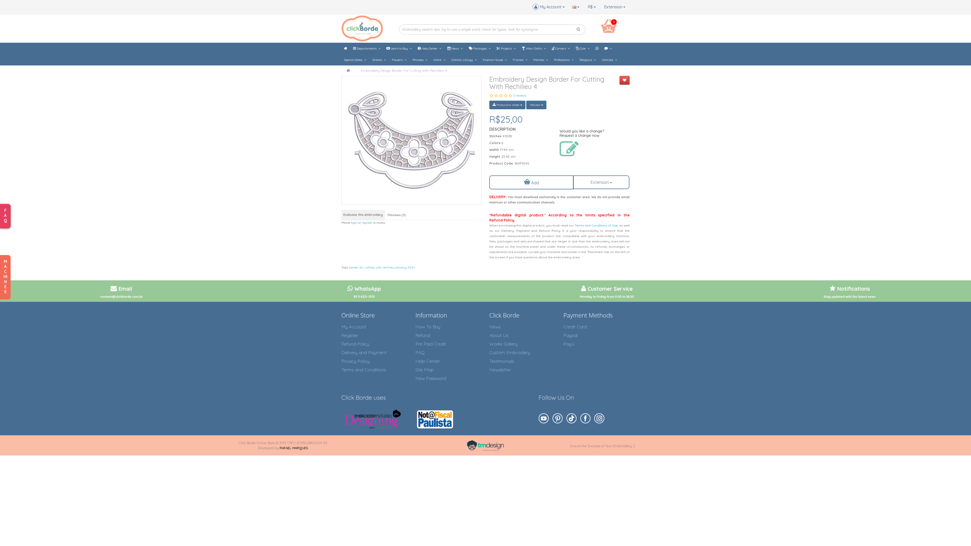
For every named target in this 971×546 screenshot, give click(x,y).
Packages (480, 48)
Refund (422, 335)
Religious (586, 60)
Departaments (366, 48)
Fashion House (493, 60)
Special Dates (353, 60)
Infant (437, 60)
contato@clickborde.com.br (121, 297)
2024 (411, 267)
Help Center (429, 48)
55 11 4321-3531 (364, 297)
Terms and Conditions (363, 370)
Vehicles (608, 60)
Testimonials (501, 361)
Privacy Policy (355, 361)
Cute (582, 48)
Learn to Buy (399, 48)
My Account (353, 327)
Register (349, 335)
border (353, 267)
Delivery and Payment (364, 352)
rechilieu (388, 267)
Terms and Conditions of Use (596, 225)
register (367, 222)
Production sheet (508, 105)
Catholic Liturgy (462, 60)
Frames (518, 60)
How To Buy (427, 327)
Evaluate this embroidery (363, 215)
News (455, 48)
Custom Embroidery (509, 352)
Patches (539, 60)
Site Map (424, 370)
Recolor (535, 105)
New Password (430, 378)
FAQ (420, 352)
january (400, 267)
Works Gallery (503, 344)
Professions (562, 60)
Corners (561, 48)
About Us (499, 335)
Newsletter (500, 370)
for (361, 267)
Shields (377, 60)
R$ (591, 6)
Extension (613, 6)
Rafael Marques (294, 448)
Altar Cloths (534, 48)
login (354, 222)
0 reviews (519, 95)
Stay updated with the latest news (850, 297)
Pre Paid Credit (430, 344)
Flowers (397, 60)
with (378, 267)
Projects (506, 48)
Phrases (418, 60)
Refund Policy (355, 344)
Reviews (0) (397, 215)
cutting (369, 267)
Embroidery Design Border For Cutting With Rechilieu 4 (404, 70)
